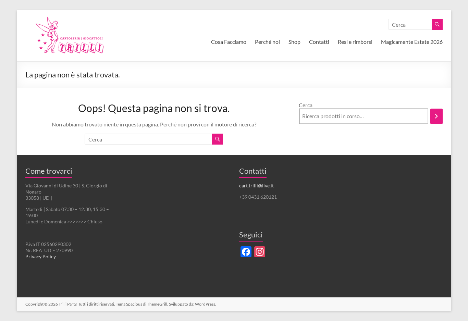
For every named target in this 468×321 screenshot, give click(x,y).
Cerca (305, 105)
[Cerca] (436, 116)
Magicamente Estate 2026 (412, 41)
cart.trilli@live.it (256, 185)
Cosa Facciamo (228, 41)
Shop (294, 41)
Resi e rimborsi (355, 41)
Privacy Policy (40, 256)
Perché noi (267, 41)
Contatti (319, 41)
